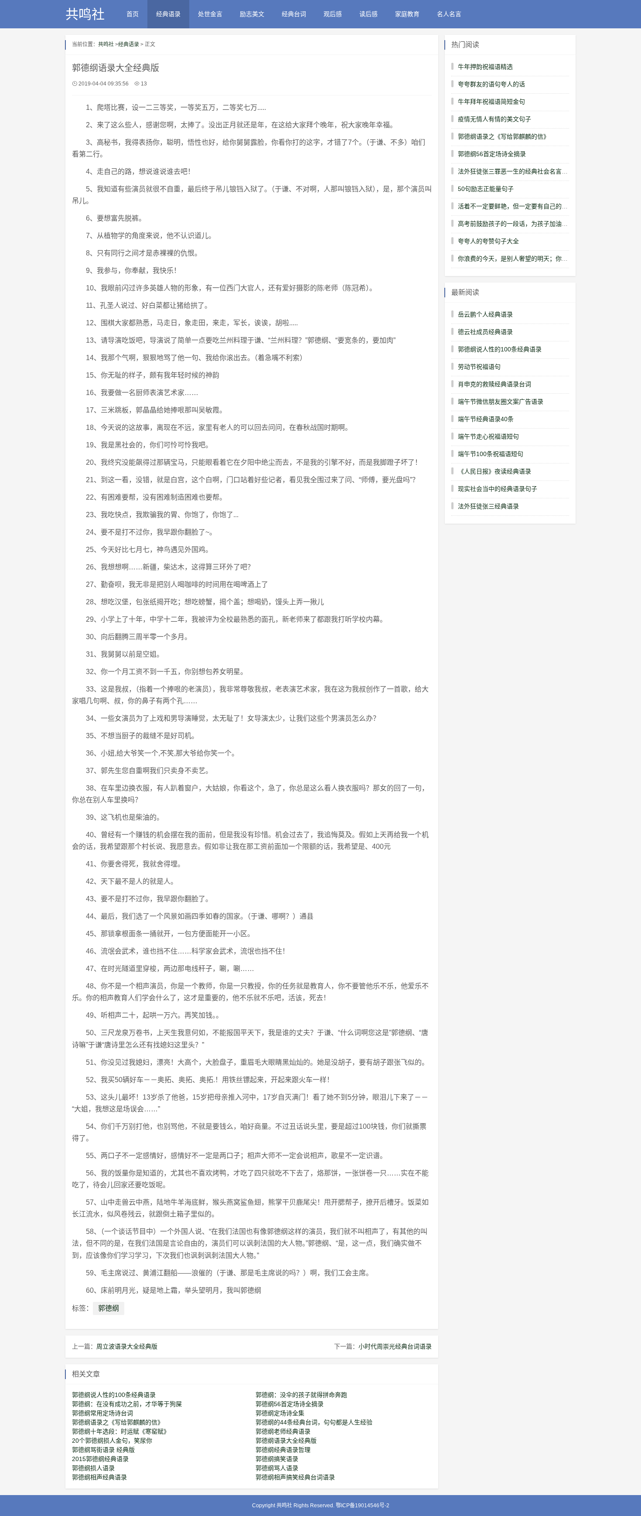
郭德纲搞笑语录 (277, 1458)
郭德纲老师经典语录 (283, 1431)
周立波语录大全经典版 (126, 1346)
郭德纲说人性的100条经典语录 (114, 1394)
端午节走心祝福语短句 (488, 436)
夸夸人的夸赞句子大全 (488, 241)
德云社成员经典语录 (485, 331)
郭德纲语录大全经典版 (286, 1440)
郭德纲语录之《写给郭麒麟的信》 (118, 1422)
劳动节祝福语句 (479, 366)
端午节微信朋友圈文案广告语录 (500, 401)
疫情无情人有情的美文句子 (494, 119)
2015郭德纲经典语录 (100, 1458)
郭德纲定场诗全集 (280, 1413)
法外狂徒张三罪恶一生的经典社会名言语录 (516, 171)
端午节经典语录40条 (486, 419)
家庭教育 (407, 13)
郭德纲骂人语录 (277, 1468)
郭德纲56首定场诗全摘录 (290, 1403)
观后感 (333, 13)
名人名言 (449, 13)
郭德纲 (108, 1308)
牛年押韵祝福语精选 (485, 66)
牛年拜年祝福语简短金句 (491, 101)
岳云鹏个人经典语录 (485, 314)
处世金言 (210, 13)
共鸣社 (85, 14)
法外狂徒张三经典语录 (488, 506)
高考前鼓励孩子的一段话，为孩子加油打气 (516, 223)
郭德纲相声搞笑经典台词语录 (295, 1477)
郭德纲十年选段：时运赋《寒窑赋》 (121, 1431)
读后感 (368, 13)
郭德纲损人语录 (93, 1468)
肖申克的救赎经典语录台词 (494, 384)
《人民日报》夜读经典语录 (494, 471)
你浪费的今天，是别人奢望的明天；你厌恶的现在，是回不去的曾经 (549, 258)
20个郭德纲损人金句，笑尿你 (112, 1440)
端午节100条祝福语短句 (490, 453)
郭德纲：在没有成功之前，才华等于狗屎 (127, 1403)
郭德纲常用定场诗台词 (102, 1413)
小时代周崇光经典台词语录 (395, 1346)
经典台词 (294, 13)
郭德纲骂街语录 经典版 (103, 1449)
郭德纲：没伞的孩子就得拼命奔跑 (301, 1394)
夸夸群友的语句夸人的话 (491, 84)
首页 (132, 13)
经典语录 (168, 13)
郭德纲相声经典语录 (99, 1477)
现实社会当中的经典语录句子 (497, 488)
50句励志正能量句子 (486, 188)
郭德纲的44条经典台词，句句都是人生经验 (314, 1422)
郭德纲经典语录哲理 (283, 1449)
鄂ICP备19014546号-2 (362, 1505)
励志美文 (252, 13)
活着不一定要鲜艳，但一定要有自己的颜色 (516, 206)
